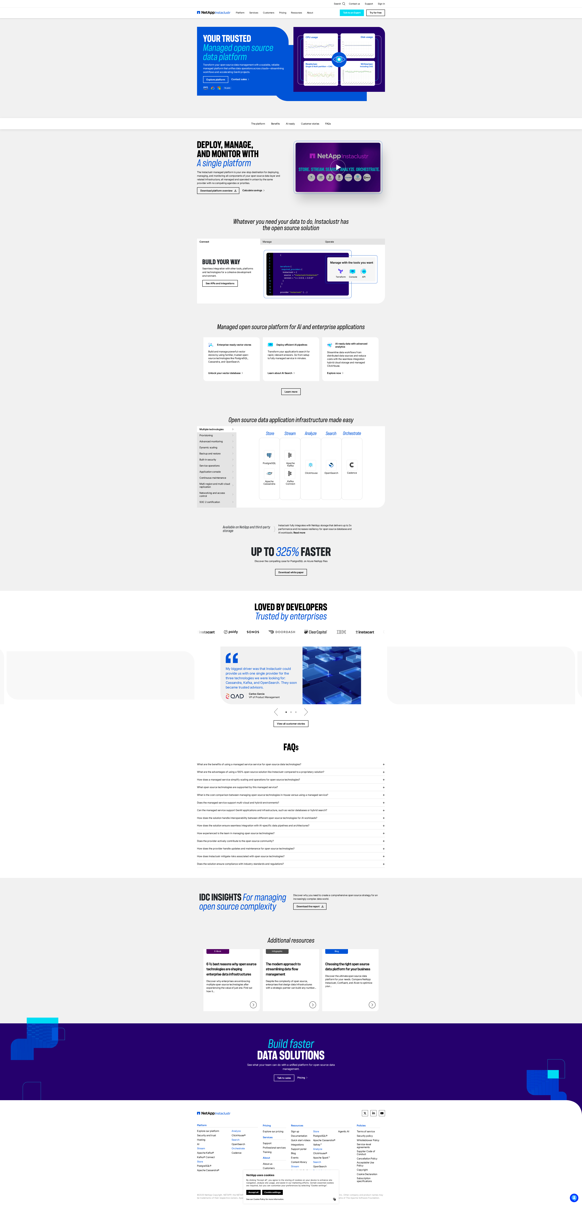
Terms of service (366, 1131)
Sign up (295, 1131)
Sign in (381, 3)
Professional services (274, 1147)
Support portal (298, 1148)
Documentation (299, 1135)
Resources (296, 12)
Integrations (297, 1144)
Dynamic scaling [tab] (208, 447)
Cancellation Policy (367, 1158)
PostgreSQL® (204, 1165)
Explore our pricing (273, 1131)
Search (235, 1139)
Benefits (275, 123)
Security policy (365, 1135)
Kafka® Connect (206, 1157)
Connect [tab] (204, 241)
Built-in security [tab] (207, 459)
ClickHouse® (239, 1135)
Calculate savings (252, 190)
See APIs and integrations (220, 283)
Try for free (376, 12)
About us (267, 1163)
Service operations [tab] (209, 465)
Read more (299, 532)
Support (369, 3)
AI (198, 1144)
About (310, 12)
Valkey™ (317, 1144)
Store (200, 1161)
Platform (240, 12)
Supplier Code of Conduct (366, 1152)
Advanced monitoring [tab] (211, 441)
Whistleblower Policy (368, 1140)
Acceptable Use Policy (365, 1164)
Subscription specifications (364, 1180)
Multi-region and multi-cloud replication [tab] (214, 485)
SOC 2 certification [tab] (209, 501)
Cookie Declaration (367, 1174)
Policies (361, 1125)
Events (294, 1157)
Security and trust (206, 1135)
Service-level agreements (364, 1146)
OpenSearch (238, 1144)
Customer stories (310, 123)
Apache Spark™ (321, 1157)
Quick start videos (300, 1140)
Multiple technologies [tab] (211, 429)
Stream (201, 1148)
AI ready (290, 123)
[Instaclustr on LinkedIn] (373, 1113)
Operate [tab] (329, 241)
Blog (293, 1153)
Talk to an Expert (352, 12)
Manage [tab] (267, 241)
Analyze (236, 1130)
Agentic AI (343, 1131)
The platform (258, 123)
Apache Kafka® (205, 1152)
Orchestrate (238, 1148)
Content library (299, 1162)
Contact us (354, 3)
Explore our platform (208, 1131)
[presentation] (276, 712)
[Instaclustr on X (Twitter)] (365, 1113)
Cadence (236, 1152)
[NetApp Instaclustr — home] (213, 13)
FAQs (328, 123)
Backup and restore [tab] (210, 453)
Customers (268, 12)
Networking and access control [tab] (212, 494)
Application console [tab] (210, 471)
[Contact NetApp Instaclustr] (574, 1198)
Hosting (201, 1139)
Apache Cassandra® (208, 1170)
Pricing (282, 12)
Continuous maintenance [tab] (212, 477)
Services (253, 12)
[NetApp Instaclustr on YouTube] (382, 1113)
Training (267, 1151)
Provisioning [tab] (206, 435)
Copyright (362, 1169)
